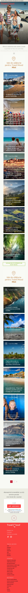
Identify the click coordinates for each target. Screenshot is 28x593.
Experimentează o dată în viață (13, 565)
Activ (8, 545)
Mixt (8, 552)
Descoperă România (11, 563)
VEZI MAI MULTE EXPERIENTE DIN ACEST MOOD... (14, 264)
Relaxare (8, 553)
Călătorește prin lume (11, 561)
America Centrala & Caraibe (12, 581)
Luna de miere (10, 569)
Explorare (9, 550)
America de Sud (10, 584)
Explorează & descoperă (12, 566)
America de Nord (10, 582)
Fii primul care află (10, 568)
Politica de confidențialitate (16, 510)
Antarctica (9, 585)
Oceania (8, 590)
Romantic (9, 555)
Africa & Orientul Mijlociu (12, 579)
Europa (8, 589)
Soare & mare (9, 573)
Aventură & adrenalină (11, 560)
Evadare (8, 549)
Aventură (9, 547)
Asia (8, 587)
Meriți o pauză (10, 571)
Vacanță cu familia (10, 574)
